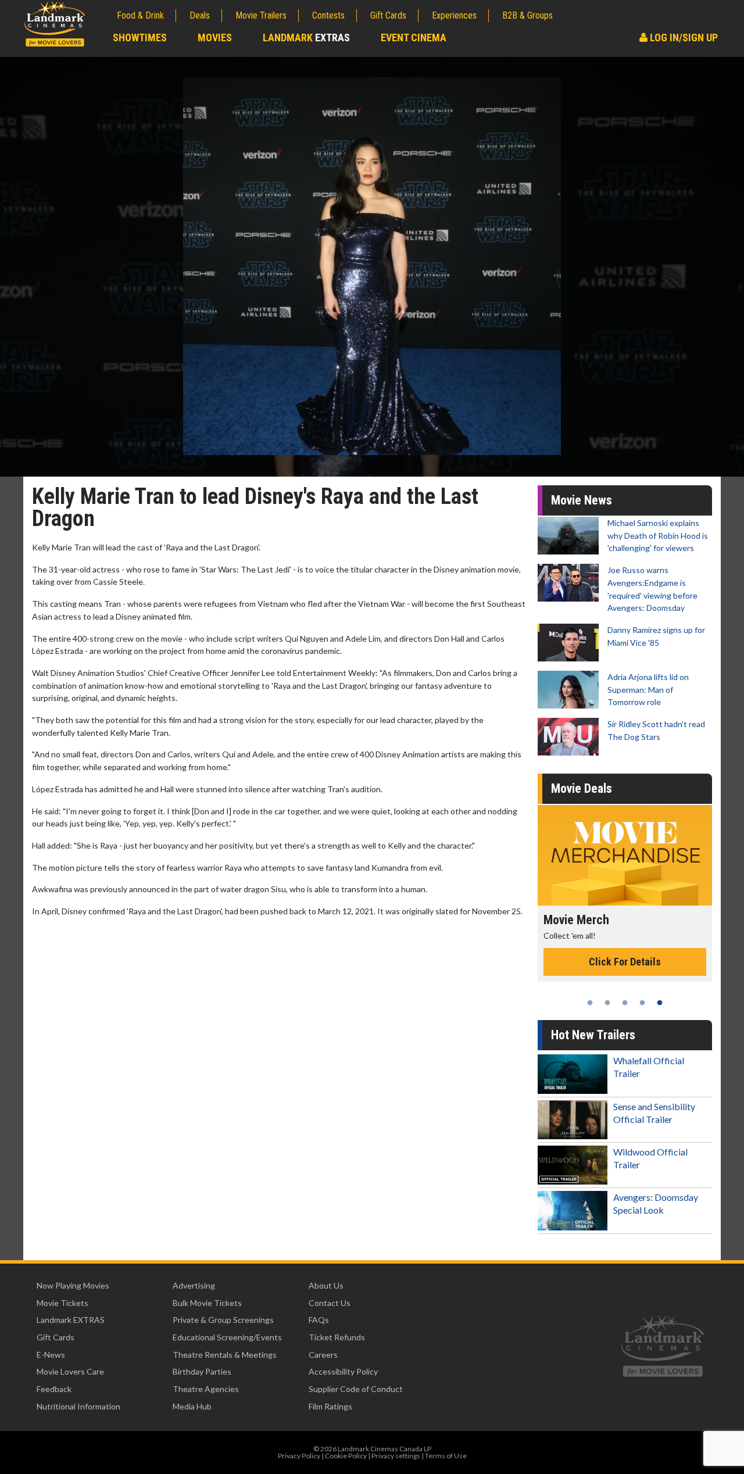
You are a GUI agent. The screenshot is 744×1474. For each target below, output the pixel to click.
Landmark (306, 37)
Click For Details (625, 974)
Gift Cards (388, 15)
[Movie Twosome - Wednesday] (625, 855)
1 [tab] (590, 1002)
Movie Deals (581, 788)
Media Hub (192, 1406)
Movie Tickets (62, 1303)
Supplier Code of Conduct (356, 1389)
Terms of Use (446, 1455)
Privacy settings (395, 1455)
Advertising (194, 1285)
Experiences (454, 15)
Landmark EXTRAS (71, 1320)
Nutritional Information (78, 1406)
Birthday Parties (202, 1371)
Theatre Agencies (206, 1389)
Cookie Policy (346, 1455)
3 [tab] (625, 1002)
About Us (326, 1285)
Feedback (54, 1389)
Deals (199, 15)
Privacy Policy (299, 1455)
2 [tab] (607, 1002)
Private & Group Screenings (223, 1320)
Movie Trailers (261, 15)
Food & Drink (140, 15)
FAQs (319, 1320)
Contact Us (329, 1303)
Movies (215, 37)
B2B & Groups (527, 15)
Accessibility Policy (343, 1371)
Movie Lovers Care (70, 1371)
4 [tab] (642, 1002)
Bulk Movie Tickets (207, 1303)
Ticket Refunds (337, 1337)
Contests (328, 15)
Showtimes (140, 37)
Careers (323, 1354)
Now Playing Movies (73, 1285)
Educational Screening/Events (227, 1337)
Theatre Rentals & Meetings (225, 1354)
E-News (51, 1354)
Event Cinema (413, 37)
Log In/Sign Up (683, 37)
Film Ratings (330, 1406)
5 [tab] (660, 1002)
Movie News (581, 500)
